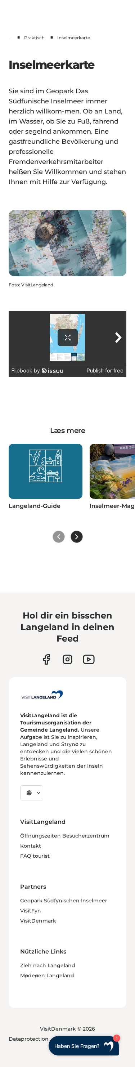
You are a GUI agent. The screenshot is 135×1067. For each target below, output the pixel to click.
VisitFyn (30, 910)
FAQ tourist (35, 856)
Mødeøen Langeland (47, 975)
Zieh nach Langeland (47, 965)
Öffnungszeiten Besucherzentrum (64, 835)
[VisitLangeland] (42, 694)
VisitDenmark (38, 921)
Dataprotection (29, 1039)
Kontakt (30, 846)
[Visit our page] (46, 659)
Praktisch (34, 37)
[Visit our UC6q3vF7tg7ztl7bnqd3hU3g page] (88, 659)
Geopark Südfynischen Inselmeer (63, 900)
